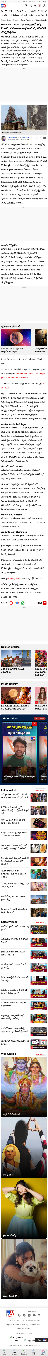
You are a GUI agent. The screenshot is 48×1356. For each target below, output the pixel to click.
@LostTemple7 (39, 373)
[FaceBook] (19, 1315)
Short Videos (10, 718)
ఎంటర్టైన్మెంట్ (19, 11)
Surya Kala (11, 137)
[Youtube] (11, 603)
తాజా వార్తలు (9, 11)
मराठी (24, 1)
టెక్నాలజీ (24, 15)
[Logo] (3, 6)
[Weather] (30, 5)
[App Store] (31, 1341)
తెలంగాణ (40, 11)
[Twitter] (24, 1315)
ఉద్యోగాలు (7, 15)
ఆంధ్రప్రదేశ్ (32, 11)
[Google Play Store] (17, 1339)
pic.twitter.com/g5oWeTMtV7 (14, 378)
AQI (34, 6)
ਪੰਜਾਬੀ (44, 1)
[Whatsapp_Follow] (23, 603)
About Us (20, 1320)
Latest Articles (9, 790)
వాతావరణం (40, 15)
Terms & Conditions (24, 1329)
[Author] (3, 138)
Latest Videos (9, 921)
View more (39, 718)
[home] (2, 11)
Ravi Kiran (25, 137)
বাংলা (38, 1)
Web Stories (8, 1053)
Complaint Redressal (13, 1324)
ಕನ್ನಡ (17, 1)
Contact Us (11, 1320)
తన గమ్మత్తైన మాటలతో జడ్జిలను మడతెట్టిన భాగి (19, 777)
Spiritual (15, 20)
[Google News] (39, 1315)
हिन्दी (10, 1)
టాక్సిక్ (31, 15)
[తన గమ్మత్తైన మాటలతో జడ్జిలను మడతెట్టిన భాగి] (19, 752)
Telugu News (6, 20)
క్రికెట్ (26, 11)
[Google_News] (17, 603)
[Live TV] (38, 5)
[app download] (25, 5)
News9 (3, 1)
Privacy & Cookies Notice (32, 1324)
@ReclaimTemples (23, 373)
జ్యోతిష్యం (16, 15)
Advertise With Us (33, 1320)
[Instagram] (29, 1315)
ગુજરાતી (32, 1)
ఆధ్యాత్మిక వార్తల (14, 578)
